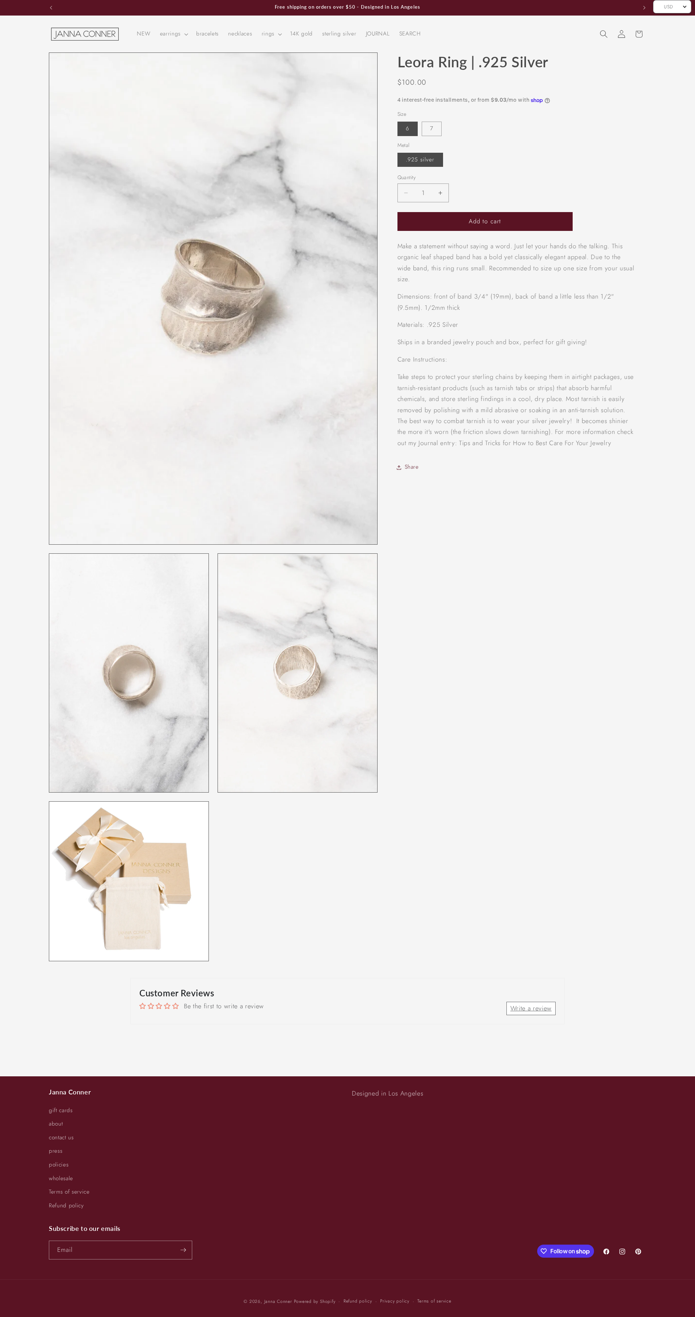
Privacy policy (394, 1301)
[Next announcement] (644, 7)
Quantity (406, 177)
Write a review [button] (531, 1008)
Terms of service (69, 1192)
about (56, 1124)
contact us (61, 1137)
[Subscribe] (183, 1250)
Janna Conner (279, 1301)
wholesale (61, 1178)
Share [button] (412, 467)
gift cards (61, 1110)
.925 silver (420, 160)
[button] (173, 34)
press (55, 1151)
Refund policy (66, 1206)
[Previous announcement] (51, 7)
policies (58, 1165)
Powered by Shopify (315, 1301)
